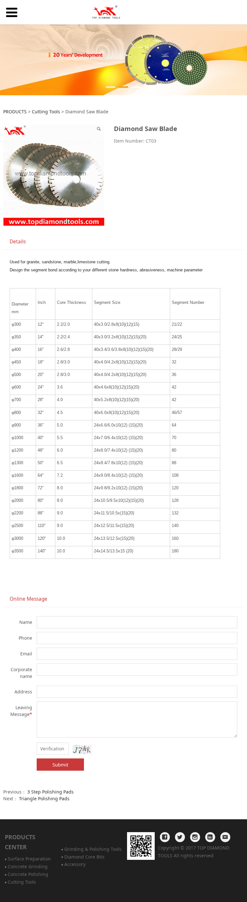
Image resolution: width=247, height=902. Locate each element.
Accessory (75, 864)
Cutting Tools (46, 111)
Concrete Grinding (28, 866)
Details (18, 241)
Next (238, 59)
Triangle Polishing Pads (44, 798)
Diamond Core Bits (84, 857)
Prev (8, 59)
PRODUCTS (15, 111)
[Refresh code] (82, 749)
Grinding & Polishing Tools (93, 849)
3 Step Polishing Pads (50, 792)
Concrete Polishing (28, 874)
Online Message (28, 599)
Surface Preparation (29, 859)
